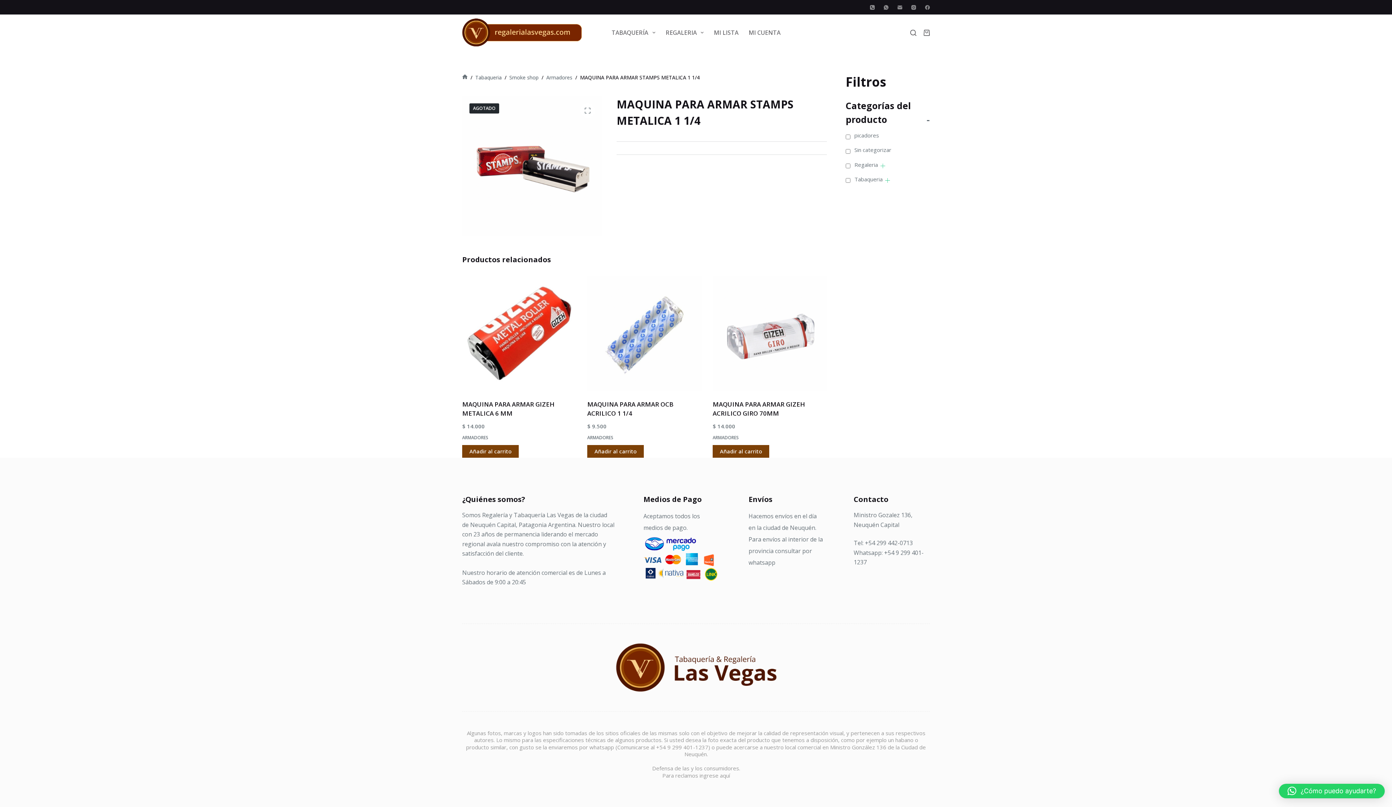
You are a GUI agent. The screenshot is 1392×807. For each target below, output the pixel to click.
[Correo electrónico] (900, 7)
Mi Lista (726, 33)
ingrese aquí (715, 775)
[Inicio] (465, 77)
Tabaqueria (868, 179)
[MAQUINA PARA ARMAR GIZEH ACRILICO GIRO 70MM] (770, 333)
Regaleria (866, 164)
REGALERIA (681, 33)
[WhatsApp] (886, 7)
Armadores (475, 438)
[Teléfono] (872, 7)
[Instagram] (913, 7)
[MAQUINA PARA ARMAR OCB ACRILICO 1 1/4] (644, 333)
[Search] (913, 33)
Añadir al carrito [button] (490, 451)
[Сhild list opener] (883, 166)
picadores (866, 135)
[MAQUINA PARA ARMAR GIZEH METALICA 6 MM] (519, 333)
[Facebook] (927, 7)
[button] (1332, 791)
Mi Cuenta (764, 33)
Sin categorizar (872, 149)
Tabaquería (630, 33)
